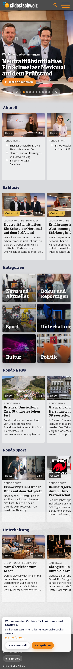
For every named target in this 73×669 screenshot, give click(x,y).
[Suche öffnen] (55, 5)
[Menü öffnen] (65, 5)
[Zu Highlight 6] (40, 92)
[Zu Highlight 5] (36, 92)
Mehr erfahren (14, 637)
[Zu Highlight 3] (30, 92)
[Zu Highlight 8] (46, 92)
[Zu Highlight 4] (33, 92)
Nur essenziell (18, 645)
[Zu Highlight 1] (24, 92)
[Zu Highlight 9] (49, 92)
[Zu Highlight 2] (27, 92)
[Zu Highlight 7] (43, 92)
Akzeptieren (43, 645)
